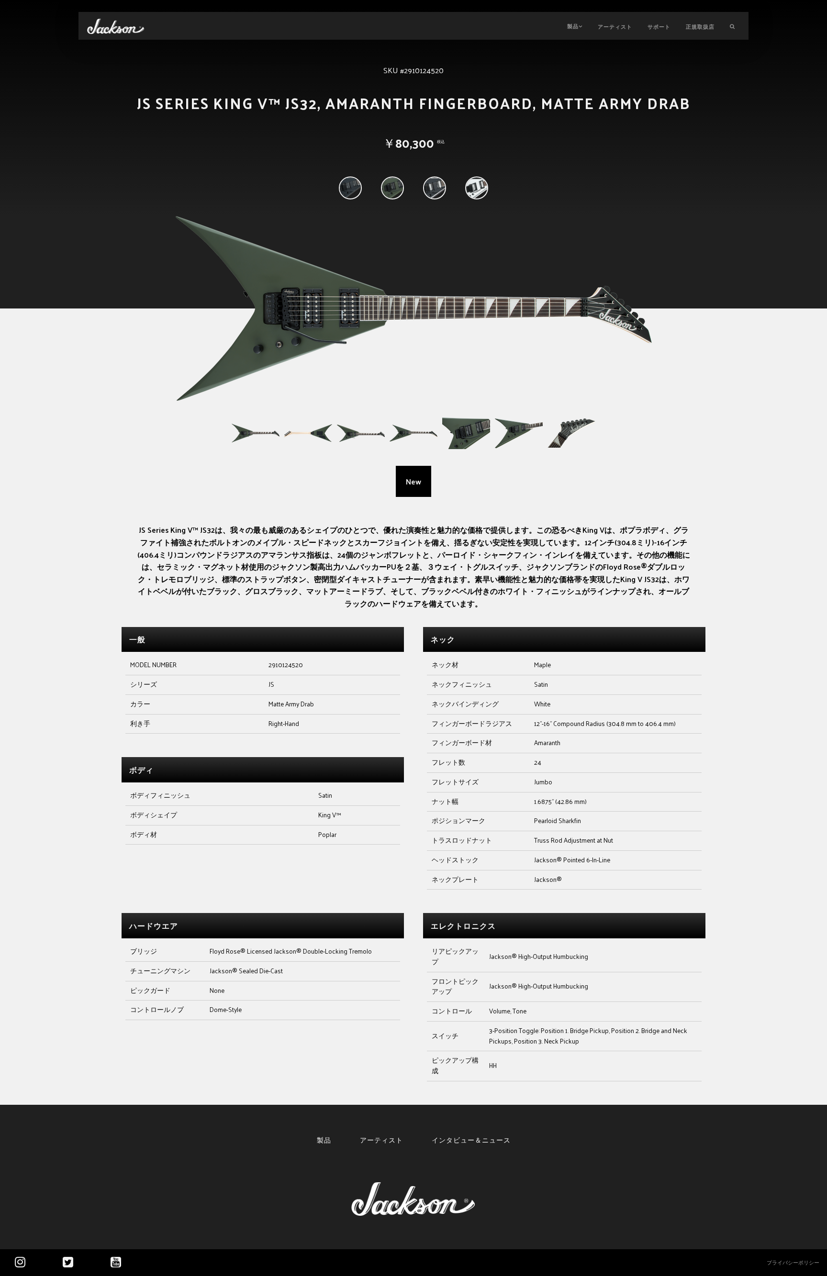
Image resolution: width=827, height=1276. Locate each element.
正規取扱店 (700, 26)
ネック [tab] (443, 639)
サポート (659, 26)
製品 (573, 26)
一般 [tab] (137, 639)
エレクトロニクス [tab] (463, 926)
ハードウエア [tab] (153, 926)
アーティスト (615, 26)
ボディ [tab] (141, 770)
